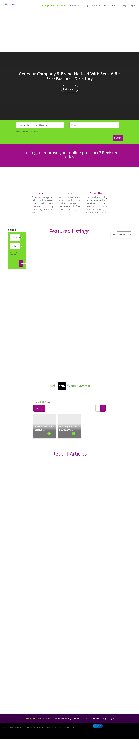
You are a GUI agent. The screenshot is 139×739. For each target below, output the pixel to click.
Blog (124, 5)
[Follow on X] (132, 726)
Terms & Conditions (63, 727)
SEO (34, 203)
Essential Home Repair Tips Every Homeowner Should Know (51, 632)
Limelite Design (38, 727)
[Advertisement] (69, 31)
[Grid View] (103, 408)
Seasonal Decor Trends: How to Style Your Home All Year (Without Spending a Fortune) (66, 702)
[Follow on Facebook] (124, 726)
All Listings (75, 727)
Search (117, 137)
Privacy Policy (50, 727)
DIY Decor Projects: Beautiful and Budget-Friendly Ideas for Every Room (57, 540)
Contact (114, 5)
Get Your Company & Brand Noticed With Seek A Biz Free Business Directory (69, 76)
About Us (96, 5)
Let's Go (68, 88)
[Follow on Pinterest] (133, 734)
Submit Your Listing (79, 5)
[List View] (98, 408)
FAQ (106, 5)
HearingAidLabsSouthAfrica (53, 5)
